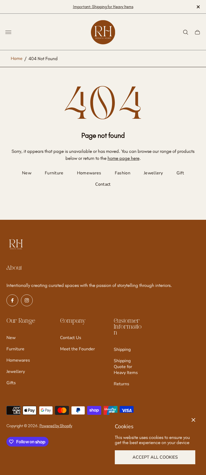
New (26, 173)
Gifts (11, 383)
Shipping (122, 349)
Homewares (89, 173)
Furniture (54, 173)
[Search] (186, 32)
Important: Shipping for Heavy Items (103, 6)
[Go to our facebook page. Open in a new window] (12, 300)
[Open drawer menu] (8, 32)
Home (17, 59)
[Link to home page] (15, 245)
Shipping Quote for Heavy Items (126, 367)
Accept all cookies (155, 457)
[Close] (193, 420)
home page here (123, 158)
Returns (121, 384)
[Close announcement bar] (197, 6)
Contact (103, 184)
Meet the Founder (77, 349)
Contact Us (70, 338)
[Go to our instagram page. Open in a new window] (27, 300)
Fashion (122, 173)
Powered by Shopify (55, 425)
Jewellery (153, 173)
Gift (180, 173)
